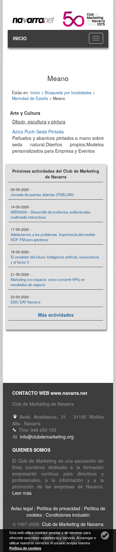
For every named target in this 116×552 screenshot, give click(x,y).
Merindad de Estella (30, 98)
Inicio (35, 92)
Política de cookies (25, 548)
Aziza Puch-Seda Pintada (38, 131)
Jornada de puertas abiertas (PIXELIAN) (42, 194)
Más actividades (56, 315)
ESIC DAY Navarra (25, 301)
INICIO (20, 38)
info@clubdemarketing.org (47, 436)
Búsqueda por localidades (68, 92)
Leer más (22, 493)
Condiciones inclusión (68, 514)
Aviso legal (22, 508)
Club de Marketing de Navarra (72, 524)
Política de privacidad (58, 508)
